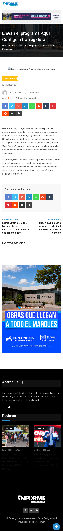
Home (7, 45)
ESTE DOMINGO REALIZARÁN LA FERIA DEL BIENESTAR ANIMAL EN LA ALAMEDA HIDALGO (15, 461)
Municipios (17, 45)
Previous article (11, 219)
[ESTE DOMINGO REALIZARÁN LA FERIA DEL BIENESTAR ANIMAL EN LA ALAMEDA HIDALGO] (15, 436)
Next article (53, 219)
